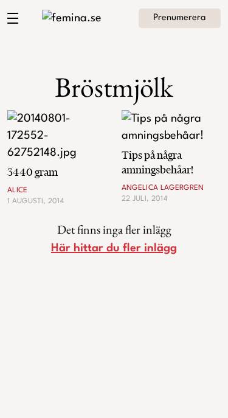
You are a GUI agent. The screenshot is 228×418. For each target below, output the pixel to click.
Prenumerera (179, 18)
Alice (17, 190)
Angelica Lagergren (163, 188)
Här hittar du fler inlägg (114, 248)
